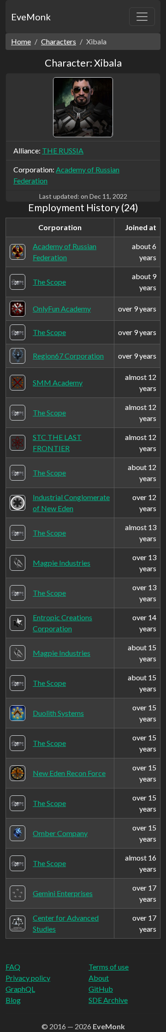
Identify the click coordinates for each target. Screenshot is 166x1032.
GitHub (101, 988)
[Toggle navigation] (142, 16)
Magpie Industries (61, 562)
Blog (13, 999)
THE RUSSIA (62, 150)
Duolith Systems (58, 712)
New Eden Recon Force (69, 773)
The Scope (49, 281)
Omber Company (60, 833)
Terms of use (109, 966)
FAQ (13, 966)
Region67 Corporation (68, 355)
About (99, 977)
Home (21, 41)
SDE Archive (108, 999)
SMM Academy (58, 382)
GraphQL (20, 988)
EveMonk (31, 16)
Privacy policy (28, 977)
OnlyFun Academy (62, 308)
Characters (58, 41)
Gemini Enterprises (63, 893)
